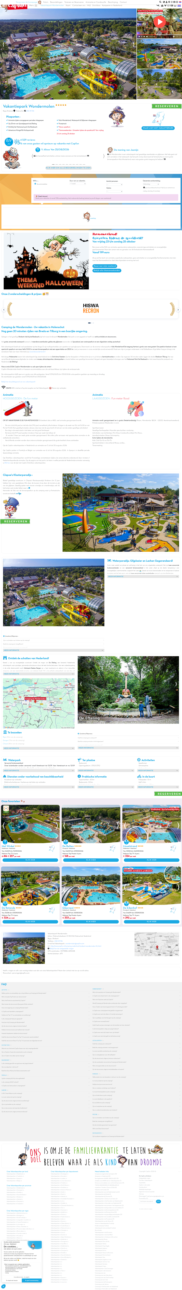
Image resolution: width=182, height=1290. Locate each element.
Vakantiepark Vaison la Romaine (104, 1252)
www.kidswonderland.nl (37, 352)
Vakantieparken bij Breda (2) (103, 1194)
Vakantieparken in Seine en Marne (60, 1189)
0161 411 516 (30, 111)
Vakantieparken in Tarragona (59, 1241)
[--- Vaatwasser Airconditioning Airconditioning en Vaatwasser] (114, 191)
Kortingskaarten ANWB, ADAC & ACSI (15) (106, 1178)
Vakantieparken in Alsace (14, 1238)
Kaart (68, 5)
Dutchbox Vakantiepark (145, 1180)
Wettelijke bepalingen (145, 1189)
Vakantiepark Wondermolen (52, 5)
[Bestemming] (165, 5)
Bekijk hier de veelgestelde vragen (62, 948)
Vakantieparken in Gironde (58, 1176)
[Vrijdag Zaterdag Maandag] (151, 184)
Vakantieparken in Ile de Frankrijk (16, 1217)
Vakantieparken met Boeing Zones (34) (106, 1212)
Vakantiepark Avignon (101, 1248)
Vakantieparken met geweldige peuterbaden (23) (108, 1214)
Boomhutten (98, 1230)
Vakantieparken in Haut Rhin (58, 1243)
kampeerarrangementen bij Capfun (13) (106, 1174)
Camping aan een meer (101, 1279)
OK (158, 1201)
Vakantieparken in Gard (57, 1194)
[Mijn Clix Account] (162, 5)
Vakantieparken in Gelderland (15, 1188)
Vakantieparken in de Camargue (104, 1268)
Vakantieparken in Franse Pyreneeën (17, 1222)
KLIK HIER (30, 860)
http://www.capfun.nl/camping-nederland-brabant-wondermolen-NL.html (76, 946)
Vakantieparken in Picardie (14, 1235)
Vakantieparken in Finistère (58, 1183)
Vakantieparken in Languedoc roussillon (18, 1220)
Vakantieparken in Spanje (14, 1178)
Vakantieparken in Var (57, 1207)
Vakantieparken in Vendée (58, 1203)
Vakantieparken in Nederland (15, 1174)
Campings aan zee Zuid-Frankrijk (104, 1277)
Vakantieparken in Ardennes (58, 1239)
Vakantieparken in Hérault (58, 1196)
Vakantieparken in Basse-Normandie (17, 1240)
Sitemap (141, 1194)
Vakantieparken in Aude (57, 1192)
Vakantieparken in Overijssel (14, 1190)
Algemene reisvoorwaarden (147, 1191)
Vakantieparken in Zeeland (14, 1199)
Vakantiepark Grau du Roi (102, 1241)
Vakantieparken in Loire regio (15, 1224)
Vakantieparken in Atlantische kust (16, 1213)
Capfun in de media (144, 1185)
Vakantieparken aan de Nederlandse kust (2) (107, 1192)
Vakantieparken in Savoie (58, 1221)
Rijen (4, 737)
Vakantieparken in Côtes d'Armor (60, 1223)
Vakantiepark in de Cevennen (103, 1270)
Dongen (5, 740)
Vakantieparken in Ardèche (58, 1212)
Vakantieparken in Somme (58, 1234)
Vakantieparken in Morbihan (59, 1187)
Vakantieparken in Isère (57, 1219)
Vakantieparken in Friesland (14, 1203)
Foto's (45, 2)
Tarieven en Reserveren (74, 2)
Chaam (5, 744)
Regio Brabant (8, 111)
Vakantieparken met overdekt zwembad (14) (107, 1216)
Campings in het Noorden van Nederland (106, 1286)
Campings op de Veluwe (102, 1284)
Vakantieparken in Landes (58, 1178)
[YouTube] (175, 5)
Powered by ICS (143, 1198)
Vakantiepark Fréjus (100, 1266)
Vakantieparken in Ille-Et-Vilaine (59, 1185)
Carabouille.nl (143, 1187)
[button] (32, 156)
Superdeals (142, 1182)
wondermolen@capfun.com (75, 943)
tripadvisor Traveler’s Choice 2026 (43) (106, 1187)
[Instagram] (168, 5)
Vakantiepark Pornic (100, 1250)
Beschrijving (113, 2)
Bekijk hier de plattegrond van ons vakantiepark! (18, 382)
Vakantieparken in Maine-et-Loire (60, 1228)
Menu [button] (31, 5)
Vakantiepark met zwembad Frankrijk (105, 1228)
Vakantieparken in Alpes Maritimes (60, 1237)
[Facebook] (171, 5)
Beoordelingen (56, 2)
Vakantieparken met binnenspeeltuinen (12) (106, 1210)
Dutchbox (96, 5)
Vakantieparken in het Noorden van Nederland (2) (108, 1201)
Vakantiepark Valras (100, 1243)
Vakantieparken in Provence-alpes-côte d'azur (19, 1229)
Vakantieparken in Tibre (57, 1270)
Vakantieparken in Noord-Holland (60, 1255)
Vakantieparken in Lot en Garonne (60, 1180)
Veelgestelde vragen (144, 1178)
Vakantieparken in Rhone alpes (15, 1231)
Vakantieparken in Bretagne (14, 1215)
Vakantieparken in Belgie (13, 1180)
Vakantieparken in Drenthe (14, 1192)
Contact (123, 2)
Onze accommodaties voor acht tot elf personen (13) (109, 1183)
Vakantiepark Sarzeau (101, 1264)
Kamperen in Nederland (112, 5)
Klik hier (7, 463)
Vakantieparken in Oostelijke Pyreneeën (62, 1198)
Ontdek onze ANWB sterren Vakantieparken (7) (108, 1180)
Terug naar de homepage (27, 2)
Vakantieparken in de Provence (103, 1232)
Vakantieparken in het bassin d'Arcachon (106, 1237)
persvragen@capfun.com (157, 1196)
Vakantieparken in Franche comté (16, 1233)
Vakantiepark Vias (100, 1257)
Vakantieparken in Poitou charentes (16, 1226)
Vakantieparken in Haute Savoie (60, 1216)
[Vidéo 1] (159, 24)
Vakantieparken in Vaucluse (58, 1210)
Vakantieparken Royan (101, 1239)
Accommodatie (42, 184)
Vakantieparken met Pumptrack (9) (104, 1219)
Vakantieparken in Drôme (58, 1214)
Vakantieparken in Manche (58, 1248)
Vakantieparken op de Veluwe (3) (104, 1221)
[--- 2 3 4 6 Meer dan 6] (114, 184)
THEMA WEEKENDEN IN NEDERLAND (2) (107, 1185)
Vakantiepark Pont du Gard (102, 1255)
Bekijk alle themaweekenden (107, 270)
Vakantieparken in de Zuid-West (104, 1234)
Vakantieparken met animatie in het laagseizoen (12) (109, 1205)
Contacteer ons (78, 5)
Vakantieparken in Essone (58, 1277)
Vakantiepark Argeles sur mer (103, 1259)
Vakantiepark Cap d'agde (102, 1246)
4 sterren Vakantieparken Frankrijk (104, 1223)
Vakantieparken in (56, 1261)
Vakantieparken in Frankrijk (14, 1176)
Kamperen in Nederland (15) (102, 1176)
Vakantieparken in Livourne (58, 1282)
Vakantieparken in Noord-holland (16, 1194)
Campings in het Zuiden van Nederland (106, 1288)
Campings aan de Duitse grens (103, 1282)
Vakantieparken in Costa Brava (59, 1225)
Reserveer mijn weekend (105, 266)
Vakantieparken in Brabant (14, 1197)
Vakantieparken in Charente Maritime (61, 1205)
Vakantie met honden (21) (102, 1189)
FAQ (89, 5)
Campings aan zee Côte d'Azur (103, 1275)
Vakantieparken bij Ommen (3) (103, 1196)
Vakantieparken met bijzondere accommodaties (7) (109, 1207)
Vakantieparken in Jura (57, 1232)
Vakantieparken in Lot (57, 1201)
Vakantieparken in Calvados (58, 1230)
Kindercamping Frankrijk (102, 1225)
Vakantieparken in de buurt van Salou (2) (106, 1198)
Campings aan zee (100, 1273)
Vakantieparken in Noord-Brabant (60, 1257)
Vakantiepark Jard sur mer (102, 1261)
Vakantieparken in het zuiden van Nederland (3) (108, 1203)
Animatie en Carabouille (96, 2)
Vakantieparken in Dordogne (59, 1174)
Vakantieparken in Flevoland (14, 1201)
